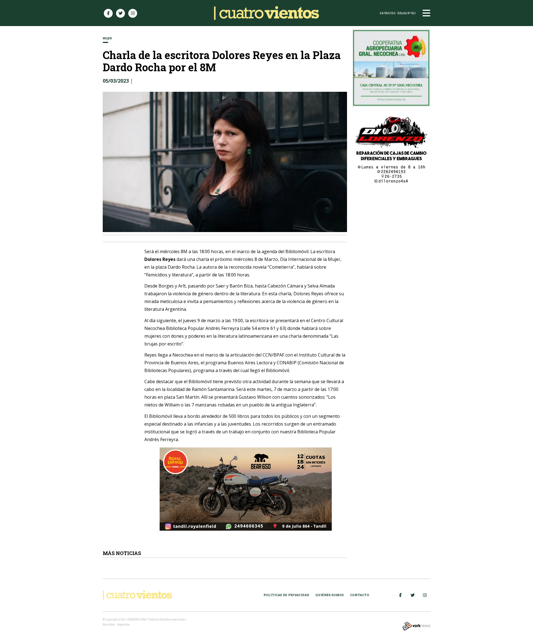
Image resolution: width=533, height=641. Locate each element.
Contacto (359, 595)
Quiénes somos (329, 595)
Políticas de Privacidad (286, 595)
